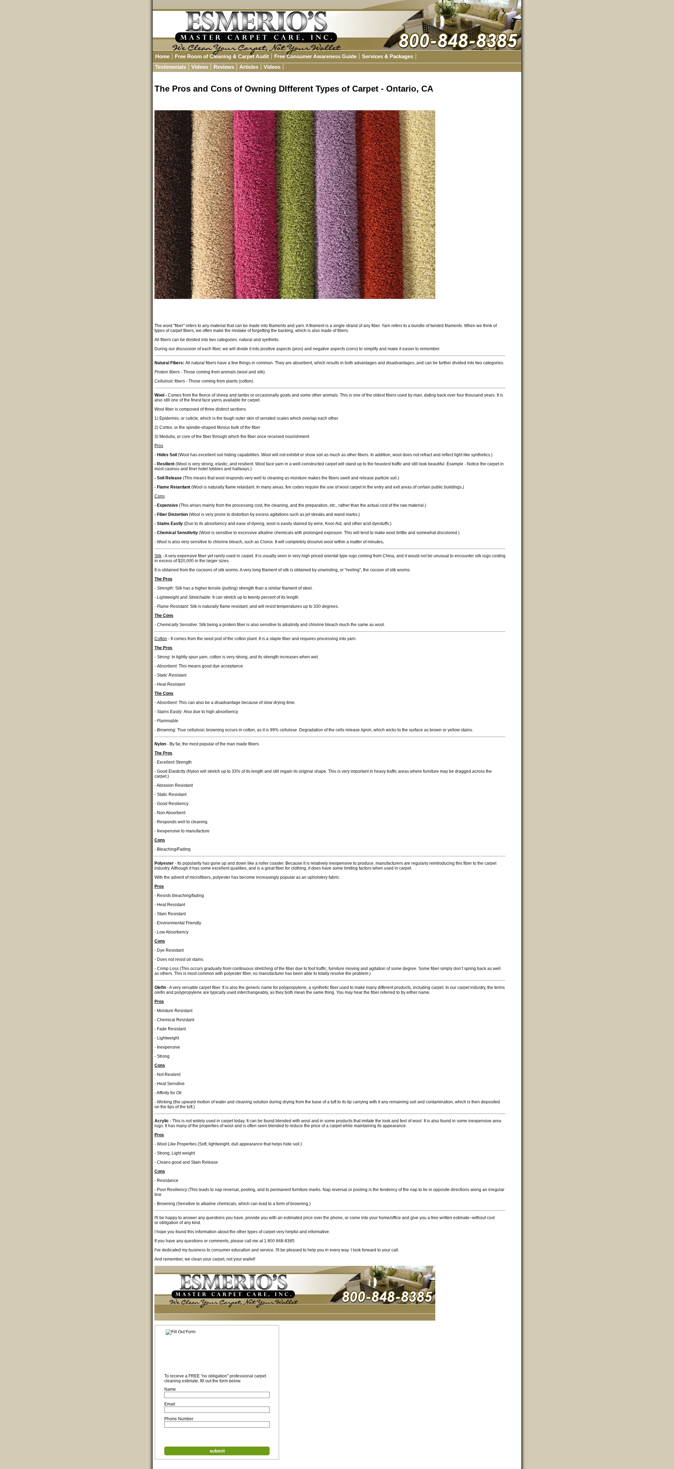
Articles (248, 67)
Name (170, 1389)
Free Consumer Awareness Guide (315, 56)
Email (169, 1404)
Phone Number (178, 1418)
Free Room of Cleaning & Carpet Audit (222, 56)
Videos (199, 67)
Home (162, 56)
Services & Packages (387, 56)
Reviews (223, 67)
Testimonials (170, 67)
